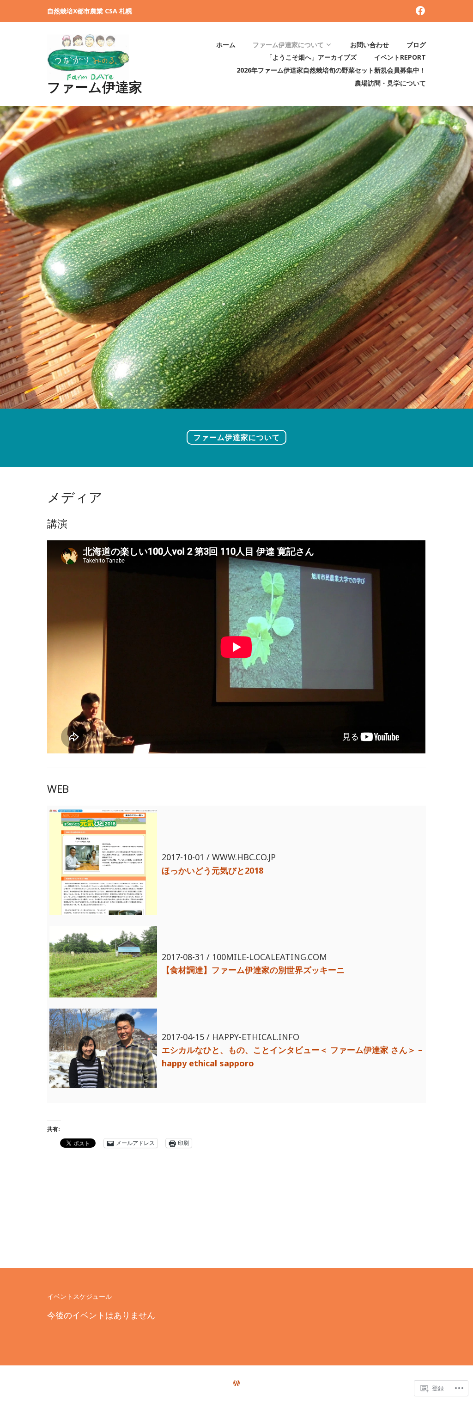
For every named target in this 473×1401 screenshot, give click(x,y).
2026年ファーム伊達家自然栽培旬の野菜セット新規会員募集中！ (331, 70)
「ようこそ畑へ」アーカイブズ (311, 57)
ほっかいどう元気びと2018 (212, 870)
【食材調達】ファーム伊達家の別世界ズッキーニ (253, 969)
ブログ (416, 44)
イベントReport (400, 57)
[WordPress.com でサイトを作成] (236, 1383)
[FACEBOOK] (420, 10)
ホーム (226, 44)
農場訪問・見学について (390, 83)
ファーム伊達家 (94, 87)
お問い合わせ (369, 44)
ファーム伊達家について (288, 44)
